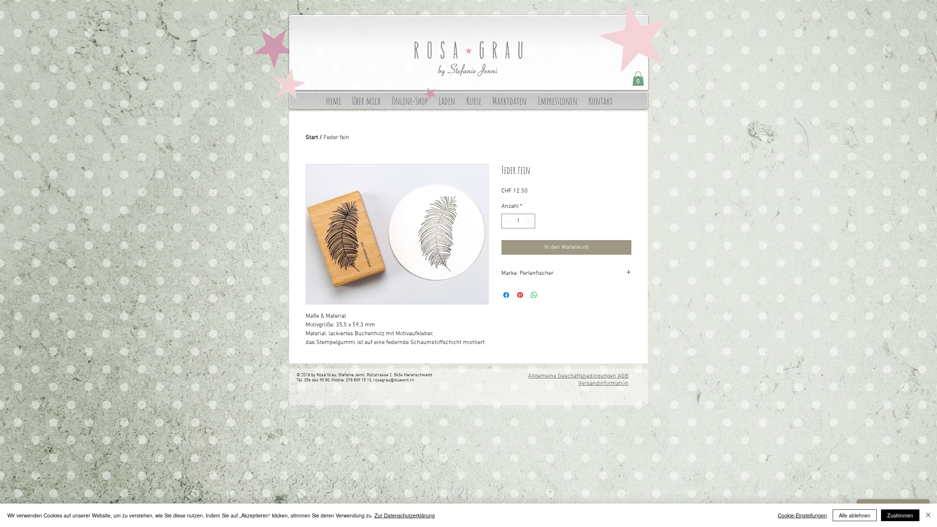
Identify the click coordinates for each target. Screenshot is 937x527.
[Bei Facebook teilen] (506, 295)
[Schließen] (928, 515)
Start (312, 137)
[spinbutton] (518, 221)
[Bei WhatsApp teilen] (534, 295)
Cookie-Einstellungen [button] (802, 515)
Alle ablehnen (854, 515)
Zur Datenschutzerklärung (404, 515)
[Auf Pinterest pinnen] (520, 295)
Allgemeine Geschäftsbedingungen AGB (578, 376)
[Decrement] (508, 221)
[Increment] (529, 221)
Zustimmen (900, 515)
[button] (638, 78)
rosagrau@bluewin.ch (393, 380)
